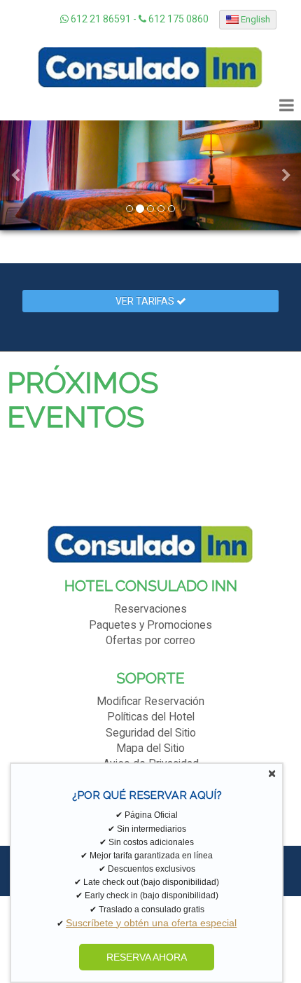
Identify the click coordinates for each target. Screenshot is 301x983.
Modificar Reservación (150, 701)
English (254, 19)
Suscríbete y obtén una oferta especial (151, 922)
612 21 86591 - (104, 19)
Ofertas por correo (150, 640)
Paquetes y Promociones (150, 625)
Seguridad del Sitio (151, 733)
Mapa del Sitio (150, 748)
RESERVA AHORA (146, 957)
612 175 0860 (177, 19)
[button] (15, 175)
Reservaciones (150, 609)
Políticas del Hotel (151, 717)
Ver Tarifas (145, 301)
